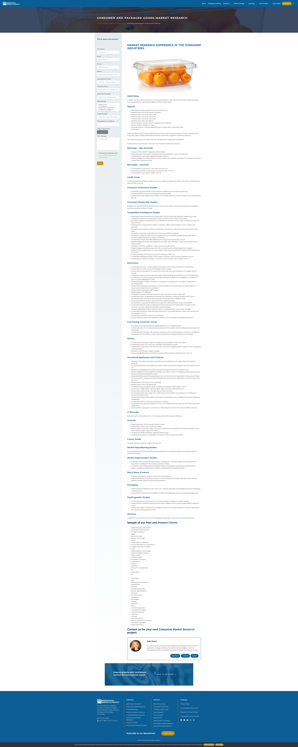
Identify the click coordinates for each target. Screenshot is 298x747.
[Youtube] (187, 720)
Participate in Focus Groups (189, 716)
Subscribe (168, 733)
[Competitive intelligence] (108, 109)
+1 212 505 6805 (104, 718)
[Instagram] (193, 720)
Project (99, 71)
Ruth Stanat (152, 641)
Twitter (194, 656)
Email (99, 56)
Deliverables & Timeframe (105, 121)
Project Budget (102, 114)
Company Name (102, 86)
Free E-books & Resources (189, 708)
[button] (293, 4)
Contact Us (287, 3)
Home (99, 23)
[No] (296, 744)
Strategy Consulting (214, 3)
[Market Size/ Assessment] (108, 108)
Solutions (226, 3)
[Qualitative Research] (108, 111)
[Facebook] (184, 720)
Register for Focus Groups (189, 712)
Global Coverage (239, 3)
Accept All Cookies (209, 744)
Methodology (101, 101)
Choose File (102, 132)
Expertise (252, 3)
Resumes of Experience (118, 23)
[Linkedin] (181, 720)
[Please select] (108, 104)
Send (100, 163)
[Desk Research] (108, 106)
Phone (99, 64)
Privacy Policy (184, 704)
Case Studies (276, 3)
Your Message (101, 136)
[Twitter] (190, 720)
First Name (100, 49)
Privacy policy (219, 744)
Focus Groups (263, 3)
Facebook (175, 656)
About (204, 3)
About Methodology (104, 94)
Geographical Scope (104, 79)
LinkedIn (185, 656)
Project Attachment (103, 129)
